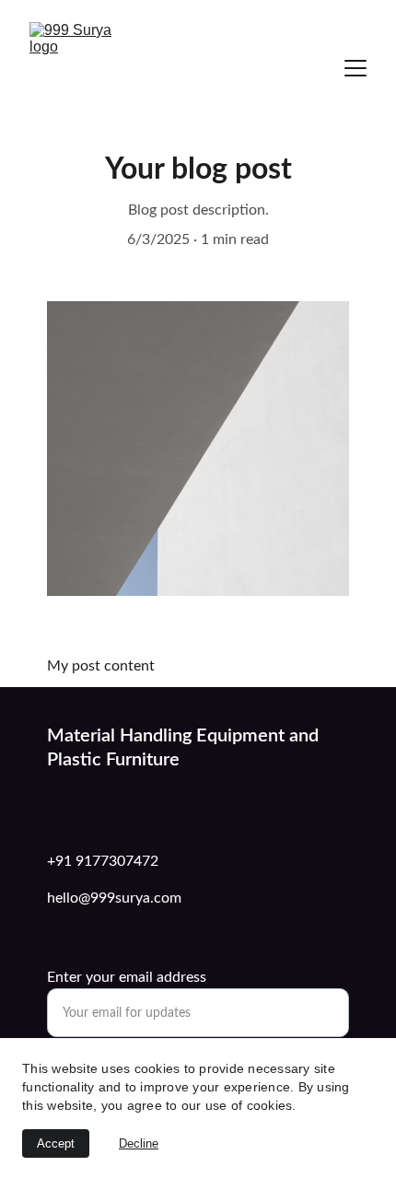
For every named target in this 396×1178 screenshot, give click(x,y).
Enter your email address (126, 977)
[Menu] (355, 68)
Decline (138, 1143)
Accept (56, 1143)
